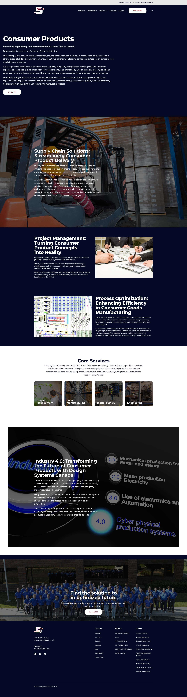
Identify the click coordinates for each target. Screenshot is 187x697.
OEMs (117, 637)
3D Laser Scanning (141, 633)
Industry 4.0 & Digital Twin (144, 649)
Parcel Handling (120, 653)
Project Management (45, 401)
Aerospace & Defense (122, 633)
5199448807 (38, 646)
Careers (121, 11)
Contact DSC (137, 11)
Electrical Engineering (142, 637)
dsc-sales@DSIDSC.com (41, 649)
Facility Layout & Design (143, 641)
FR (152, 11)
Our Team (98, 637)
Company (98, 633)
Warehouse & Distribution (144, 667)
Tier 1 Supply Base (121, 641)
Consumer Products (121, 645)
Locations (113, 11)
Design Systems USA (124, 2)
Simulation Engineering (143, 663)
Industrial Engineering (142, 645)
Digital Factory (106, 402)
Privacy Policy (99, 657)
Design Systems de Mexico (144, 2)
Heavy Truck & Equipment (123, 649)
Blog (96, 649)
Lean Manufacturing (76, 401)
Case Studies (99, 653)
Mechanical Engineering (143, 671)
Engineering (135, 402)
